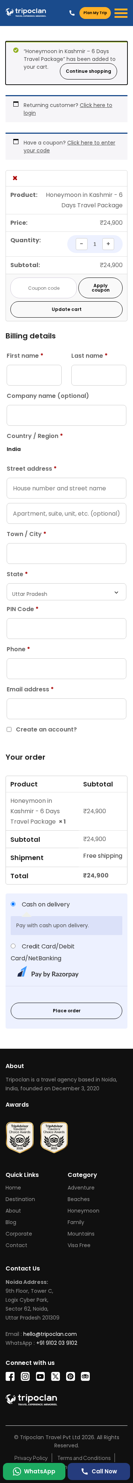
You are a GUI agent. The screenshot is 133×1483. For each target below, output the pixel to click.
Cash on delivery (46, 904)
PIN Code (23, 609)
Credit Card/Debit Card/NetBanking (43, 952)
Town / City (27, 534)
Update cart (67, 309)
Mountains (81, 1233)
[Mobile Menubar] (121, 13)
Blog (11, 1222)
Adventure (81, 1187)
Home (13, 1187)
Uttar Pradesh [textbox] (29, 594)
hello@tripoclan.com (50, 1334)
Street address (32, 468)
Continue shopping (88, 71)
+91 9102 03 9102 (72, 12)
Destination (20, 1199)
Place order (67, 1010)
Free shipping (102, 855)
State (17, 574)
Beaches (79, 1199)
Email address (30, 689)
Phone (18, 649)
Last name (89, 355)
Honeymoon (83, 1210)
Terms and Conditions (84, 1457)
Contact (16, 1245)
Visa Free (79, 1245)
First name (25, 355)
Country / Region (35, 436)
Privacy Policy (31, 1457)
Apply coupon (101, 287)
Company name (48, 396)
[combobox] (66, 591)
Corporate (19, 1233)
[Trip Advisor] (20, 1135)
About (13, 1210)
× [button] (15, 178)
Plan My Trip (95, 13)
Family (76, 1222)
